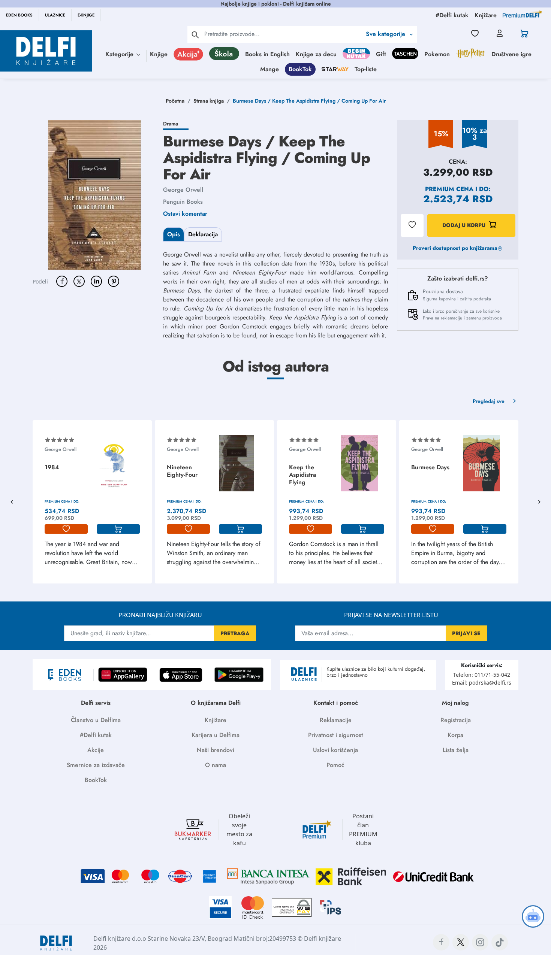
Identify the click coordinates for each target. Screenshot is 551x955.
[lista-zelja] (66, 529)
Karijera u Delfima (216, 735)
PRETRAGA (235, 633)
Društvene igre (511, 54)
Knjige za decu (316, 54)
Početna (175, 100)
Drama (170, 123)
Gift (381, 54)
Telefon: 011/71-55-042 (481, 674)
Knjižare (215, 720)
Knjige (159, 54)
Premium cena (449, 189)
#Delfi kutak (96, 735)
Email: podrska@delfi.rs (481, 682)
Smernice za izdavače (96, 765)
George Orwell (183, 189)
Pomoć (335, 765)
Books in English (267, 54)
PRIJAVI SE (466, 633)
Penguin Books (183, 201)
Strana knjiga (208, 100)
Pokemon (437, 54)
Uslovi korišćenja (335, 750)
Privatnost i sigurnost (335, 735)
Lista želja (456, 750)
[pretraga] (195, 34)
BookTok (300, 69)
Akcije (95, 750)
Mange (269, 69)
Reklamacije (336, 720)
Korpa (455, 735)
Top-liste (366, 69)
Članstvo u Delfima (96, 720)
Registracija (455, 720)
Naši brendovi (215, 750)
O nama (215, 765)
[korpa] (118, 529)
